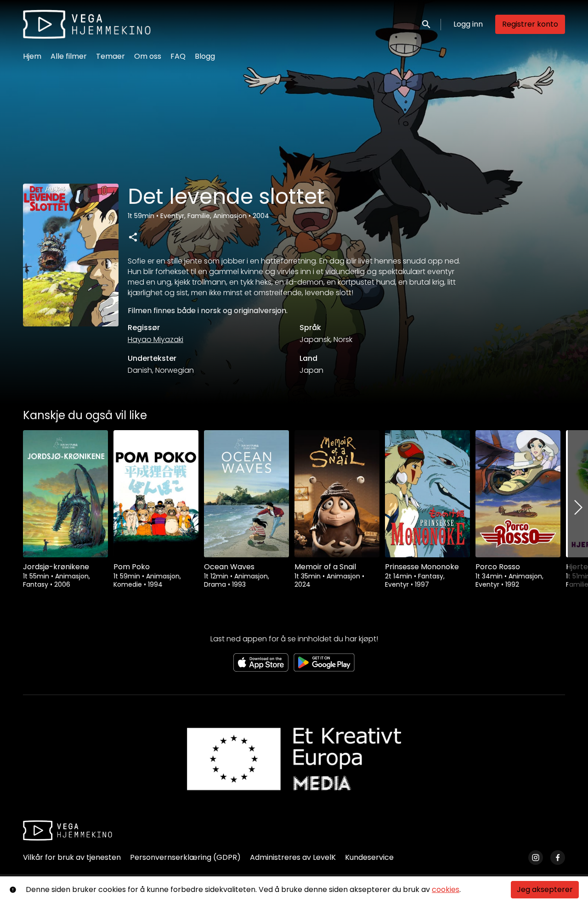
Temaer (110, 56)
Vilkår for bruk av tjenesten (72, 857)
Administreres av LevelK (293, 857)
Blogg (205, 56)
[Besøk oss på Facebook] (557, 857)
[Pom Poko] (155, 493)
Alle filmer (69, 56)
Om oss (147, 56)
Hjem (32, 56)
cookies (445, 889)
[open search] (426, 24)
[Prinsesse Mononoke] (427, 493)
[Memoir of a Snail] (336, 493)
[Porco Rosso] (517, 493)
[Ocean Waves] (246, 493)
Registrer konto (530, 24)
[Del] (132, 237)
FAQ (178, 56)
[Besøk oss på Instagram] (535, 857)
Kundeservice (369, 857)
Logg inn (468, 24)
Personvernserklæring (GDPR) (185, 857)
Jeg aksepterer (545, 889)
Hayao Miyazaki (155, 339)
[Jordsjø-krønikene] (65, 493)
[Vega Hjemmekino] (67, 830)
